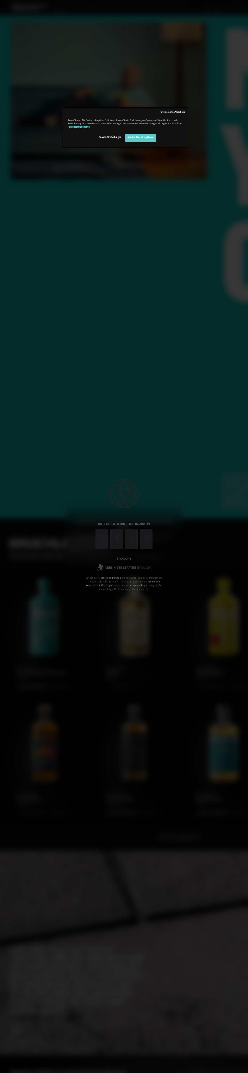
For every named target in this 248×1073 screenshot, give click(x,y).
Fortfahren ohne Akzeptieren (172, 112)
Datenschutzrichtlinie (79, 127)
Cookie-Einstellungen (110, 137)
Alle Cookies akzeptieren (140, 137)
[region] (125, 127)
